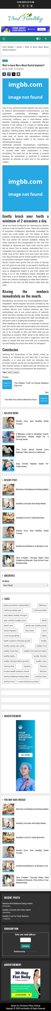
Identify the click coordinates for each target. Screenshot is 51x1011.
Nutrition (43, 671)
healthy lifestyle (40, 656)
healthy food (41, 646)
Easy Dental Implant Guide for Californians (8, 465)
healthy (44, 641)
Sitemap (37, 1005)
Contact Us (15, 1005)
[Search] (45, 38)
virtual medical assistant (28, 681)
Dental (19, 47)
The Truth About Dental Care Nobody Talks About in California (8, 451)
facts (44, 631)
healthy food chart (11, 651)
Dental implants (10, 631)
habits (44, 636)
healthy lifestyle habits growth (16, 661)
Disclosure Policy (26, 1005)
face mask (29, 631)
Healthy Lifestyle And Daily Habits (8, 504)
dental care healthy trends (36, 625)
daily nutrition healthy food (15, 620)
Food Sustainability (12, 636)
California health (40, 610)
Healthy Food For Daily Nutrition (8, 518)
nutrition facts (41, 676)
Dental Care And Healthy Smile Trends (8, 423)
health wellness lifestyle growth (17, 641)
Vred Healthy (8, 47)
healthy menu (41, 661)
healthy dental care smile (14, 646)
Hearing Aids (9, 666)
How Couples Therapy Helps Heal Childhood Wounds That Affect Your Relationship (8, 561)
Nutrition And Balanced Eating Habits (8, 490)
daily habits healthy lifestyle (15, 615)
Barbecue (43, 605)
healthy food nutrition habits (35, 651)
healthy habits (9, 656)
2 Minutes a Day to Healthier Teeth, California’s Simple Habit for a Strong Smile (8, 437)
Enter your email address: (25, 943)
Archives (5, 581)
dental (10, 372)
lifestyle (43, 666)
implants (16, 372)
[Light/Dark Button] (38, 39)
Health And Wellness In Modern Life (8, 547)
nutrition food (9, 681)
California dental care (12, 610)
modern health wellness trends (16, 671)
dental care (8, 625)
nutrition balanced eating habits (16, 676)
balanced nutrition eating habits (16, 605)
